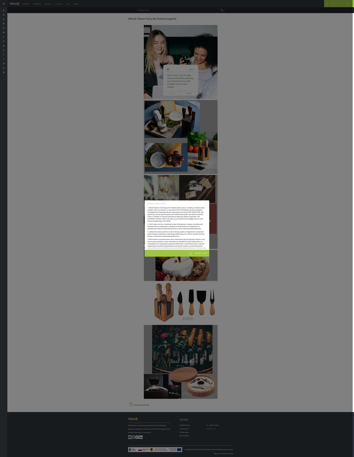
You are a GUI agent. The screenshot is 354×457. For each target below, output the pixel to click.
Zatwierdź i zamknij (200, 253)
